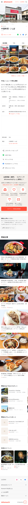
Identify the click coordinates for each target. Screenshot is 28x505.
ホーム (2, 24)
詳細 (23, 43)
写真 (14, 43)
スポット (7, 24)
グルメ (12, 24)
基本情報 (5, 43)
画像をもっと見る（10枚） (18, 75)
